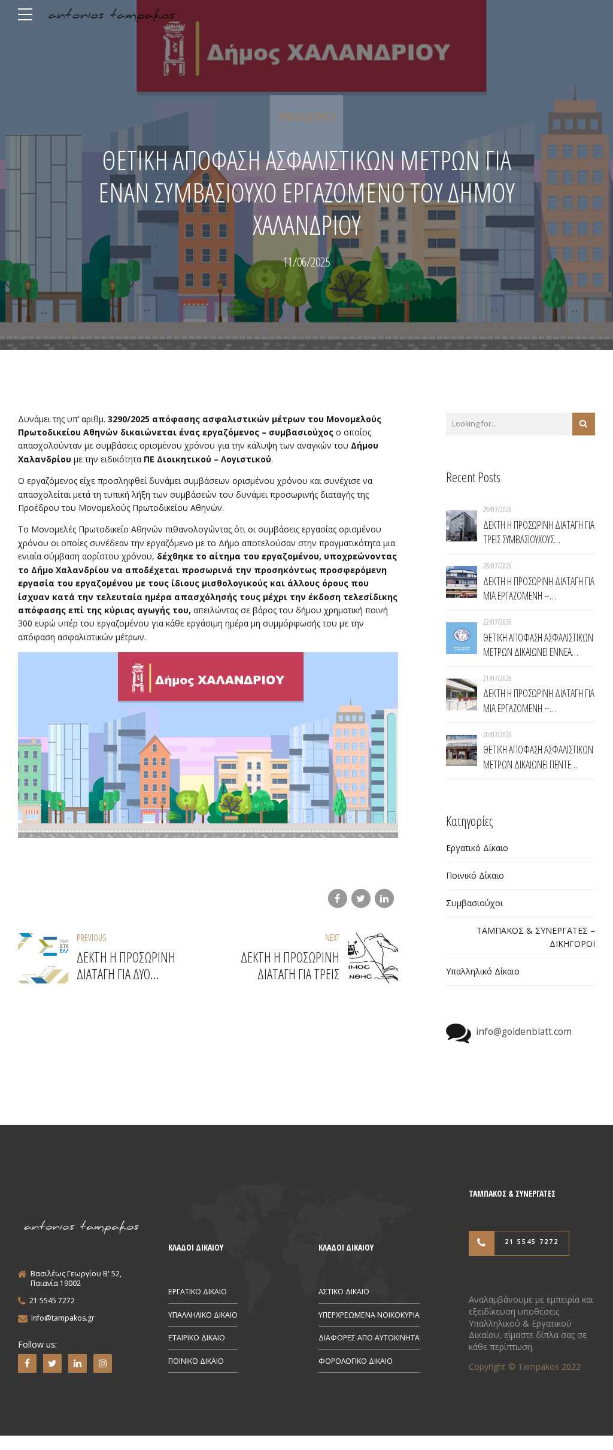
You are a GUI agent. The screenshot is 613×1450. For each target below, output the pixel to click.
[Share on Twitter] (361, 898)
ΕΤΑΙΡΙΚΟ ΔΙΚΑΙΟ (196, 1338)
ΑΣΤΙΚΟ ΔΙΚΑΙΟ (343, 1291)
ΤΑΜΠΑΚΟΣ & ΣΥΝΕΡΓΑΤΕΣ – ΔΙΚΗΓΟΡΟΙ (536, 937)
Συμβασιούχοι (306, 117)
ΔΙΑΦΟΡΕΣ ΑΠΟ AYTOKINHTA (369, 1338)
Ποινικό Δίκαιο (475, 875)
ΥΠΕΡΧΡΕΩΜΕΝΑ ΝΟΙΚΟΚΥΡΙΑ (369, 1315)
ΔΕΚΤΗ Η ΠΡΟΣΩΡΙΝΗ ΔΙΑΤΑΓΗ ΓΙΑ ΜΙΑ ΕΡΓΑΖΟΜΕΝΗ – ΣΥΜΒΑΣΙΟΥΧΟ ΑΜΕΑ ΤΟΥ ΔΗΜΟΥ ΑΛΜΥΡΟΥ (538, 588)
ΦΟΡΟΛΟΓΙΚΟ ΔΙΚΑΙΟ (355, 1361)
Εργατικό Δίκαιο (477, 847)
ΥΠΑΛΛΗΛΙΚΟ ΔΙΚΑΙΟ (203, 1315)
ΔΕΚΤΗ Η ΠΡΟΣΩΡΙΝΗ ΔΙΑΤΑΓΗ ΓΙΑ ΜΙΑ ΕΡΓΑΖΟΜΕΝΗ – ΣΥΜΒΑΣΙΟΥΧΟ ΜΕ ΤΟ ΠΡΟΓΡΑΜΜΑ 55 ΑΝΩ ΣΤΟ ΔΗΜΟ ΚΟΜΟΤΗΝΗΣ (538, 700)
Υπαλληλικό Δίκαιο (483, 971)
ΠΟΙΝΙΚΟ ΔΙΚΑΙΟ (196, 1361)
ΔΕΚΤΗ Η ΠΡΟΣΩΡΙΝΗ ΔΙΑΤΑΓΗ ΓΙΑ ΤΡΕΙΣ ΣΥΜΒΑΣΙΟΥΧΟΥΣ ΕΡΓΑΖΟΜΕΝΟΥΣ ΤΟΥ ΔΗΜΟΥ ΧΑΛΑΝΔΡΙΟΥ (538, 532)
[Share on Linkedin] (384, 898)
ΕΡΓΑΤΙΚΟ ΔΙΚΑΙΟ (197, 1291)
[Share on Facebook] (337, 898)
